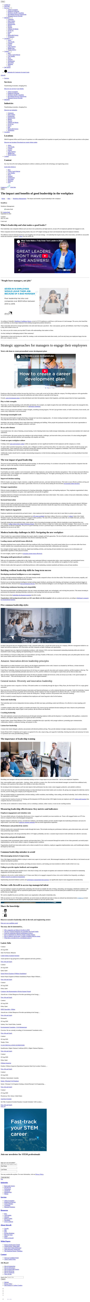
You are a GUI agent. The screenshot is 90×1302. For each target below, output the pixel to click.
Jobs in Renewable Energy (11, 1269)
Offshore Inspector (6, 1063)
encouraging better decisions (72, 483)
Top (2, 1179)
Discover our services (10, 88)
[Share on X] (5, 913)
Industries (7, 17)
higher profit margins (80, 799)
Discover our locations (10, 142)
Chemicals (11, 19)
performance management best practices (38, 879)
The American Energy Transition (13, 1251)
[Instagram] (5, 1295)
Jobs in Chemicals (9, 1272)
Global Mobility (8, 1204)
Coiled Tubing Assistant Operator (10, 955)
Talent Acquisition (13, 9)
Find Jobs (7, 6)
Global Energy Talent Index (12, 1246)
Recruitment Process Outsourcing (17, 14)
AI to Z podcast (8, 1221)
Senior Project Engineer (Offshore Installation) (13, 973)
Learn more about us (10, 167)
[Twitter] (5, 1291)
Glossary (10, 59)
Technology (11, 37)
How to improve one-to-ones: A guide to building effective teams (22, 936)
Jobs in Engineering (9, 1266)
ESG (5, 1231)
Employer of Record (13, 11)
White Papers (5, 1241)
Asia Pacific (11, 42)
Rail (9, 33)
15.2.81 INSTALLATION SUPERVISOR (13, 1045)
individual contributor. (34, 406)
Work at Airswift (8, 1238)
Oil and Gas (7, 1187)
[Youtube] (5, 1293)
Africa (9, 40)
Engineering (11, 22)
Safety (6, 1236)
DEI (5, 1230)
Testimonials (11, 61)
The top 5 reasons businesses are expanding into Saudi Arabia (21, 931)
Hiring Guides (8, 1218)
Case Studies (11, 56)
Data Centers (11, 21)
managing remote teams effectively (32, 553)
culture (20, 236)
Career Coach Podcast (14, 54)
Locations (7, 38)
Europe (10, 45)
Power (9, 32)
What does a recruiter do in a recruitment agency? (18, 938)
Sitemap (6, 1282)
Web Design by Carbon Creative (13, 1285)
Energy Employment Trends (12, 1244)
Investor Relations (9, 1233)
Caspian (10, 43)
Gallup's (71, 516)
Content (6, 51)
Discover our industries (10, 110)
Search (3, 1279)
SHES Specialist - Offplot (8, 1009)
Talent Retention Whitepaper (12, 1249)
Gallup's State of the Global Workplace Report (21, 524)
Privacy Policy (40, 1174)
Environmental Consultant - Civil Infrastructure (14, 1027)
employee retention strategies (27, 822)
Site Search (7, 67)
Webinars (10, 64)
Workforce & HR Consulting (16, 13)
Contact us (7, 4)
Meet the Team (8, 1235)
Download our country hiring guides (27, 142)
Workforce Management (19, 198)
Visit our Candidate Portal (11, 1258)
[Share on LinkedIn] (5, 911)
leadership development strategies (22, 595)
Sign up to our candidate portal (9, 923)
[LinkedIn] (5, 1290)
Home (3, 198)
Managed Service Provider (15, 16)
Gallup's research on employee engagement (13, 877)
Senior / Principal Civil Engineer (10, 1081)
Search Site (4, 1277)
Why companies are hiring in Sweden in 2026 (17, 930)
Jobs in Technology (9, 1268)
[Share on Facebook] (5, 916)
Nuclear (10, 27)
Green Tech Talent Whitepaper (12, 1248)
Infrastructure (11, 24)
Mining (10, 26)
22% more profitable (38, 516)
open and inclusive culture (17, 444)
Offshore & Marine (13, 29)
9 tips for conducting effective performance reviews (18, 933)
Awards (6, 1228)
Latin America (12, 46)
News (9, 58)
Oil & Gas (10, 30)
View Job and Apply (6, 961)
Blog (9, 53)
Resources (4, 1210)
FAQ (9, 66)
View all (3, 1106)
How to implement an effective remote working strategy (19, 934)
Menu (2, 189)
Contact (3, 1254)
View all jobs (8, 1274)
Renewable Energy (13, 35)
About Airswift (6, 1225)
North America (12, 49)
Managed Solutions (9, 1207)
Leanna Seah (6, 212)
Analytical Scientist (6, 1099)
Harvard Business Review (27, 583)
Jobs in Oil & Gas (9, 1271)
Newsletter (11, 62)
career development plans (13, 398)
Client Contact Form (10, 1259)
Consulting (7, 1205)
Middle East (11, 48)
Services (6, 8)
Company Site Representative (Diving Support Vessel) (16, 991)
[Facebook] (4, 1288)
